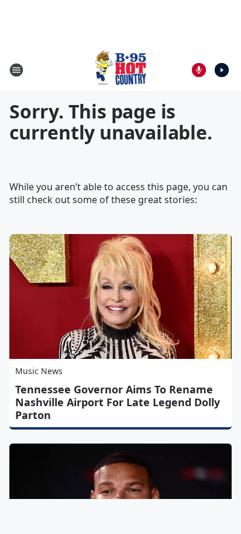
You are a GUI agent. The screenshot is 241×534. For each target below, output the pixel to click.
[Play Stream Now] (222, 70)
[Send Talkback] (199, 70)
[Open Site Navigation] (16, 70)
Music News (39, 370)
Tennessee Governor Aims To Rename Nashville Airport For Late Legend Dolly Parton (117, 402)
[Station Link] (120, 70)
